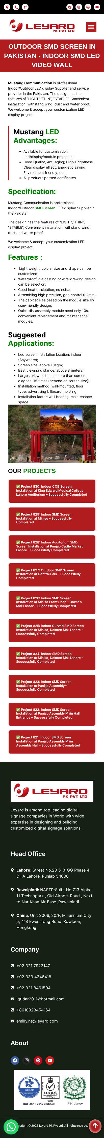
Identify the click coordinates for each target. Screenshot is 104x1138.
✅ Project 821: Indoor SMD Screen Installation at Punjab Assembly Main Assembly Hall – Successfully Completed (48, 741)
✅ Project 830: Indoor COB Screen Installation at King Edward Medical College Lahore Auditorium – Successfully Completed (51, 490)
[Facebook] (69, 7)
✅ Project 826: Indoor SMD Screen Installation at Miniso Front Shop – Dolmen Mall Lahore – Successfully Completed (49, 602)
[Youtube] (97, 7)
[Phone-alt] (16, 7)
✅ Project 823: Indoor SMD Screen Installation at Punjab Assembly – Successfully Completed (43, 685)
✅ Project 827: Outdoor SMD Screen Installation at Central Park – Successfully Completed (48, 574)
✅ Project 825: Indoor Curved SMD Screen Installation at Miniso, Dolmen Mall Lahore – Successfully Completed (50, 630)
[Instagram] (78, 7)
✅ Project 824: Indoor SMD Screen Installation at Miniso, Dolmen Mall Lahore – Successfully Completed (49, 657)
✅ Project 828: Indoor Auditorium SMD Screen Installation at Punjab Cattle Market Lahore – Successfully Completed (49, 546)
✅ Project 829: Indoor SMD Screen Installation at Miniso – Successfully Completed (44, 518)
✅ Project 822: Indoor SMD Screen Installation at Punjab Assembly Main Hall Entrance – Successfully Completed (48, 713)
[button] (91, 27)
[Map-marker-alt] (7, 7)
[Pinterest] (88, 7)
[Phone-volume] (25, 7)
